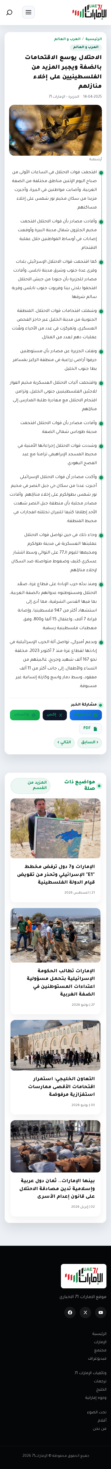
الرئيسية (93, 39)
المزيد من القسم (37, 786)
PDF (87, 729)
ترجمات (100, 1382)
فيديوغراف (97, 1359)
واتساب (21, 715)
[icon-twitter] (85, 1312)
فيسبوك (82, 715)
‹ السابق (89, 742)
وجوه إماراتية (95, 1398)
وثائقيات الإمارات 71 (90, 1373)
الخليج (101, 1390)
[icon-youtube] (100, 1312)
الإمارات (100, 1342)
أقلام (102, 1421)
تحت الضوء (96, 1412)
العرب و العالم (67, 39)
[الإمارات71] (89, 12)
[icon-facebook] (70, 1312)
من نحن (99, 1429)
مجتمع (100, 1351)
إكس (51, 715)
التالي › (64, 742)
